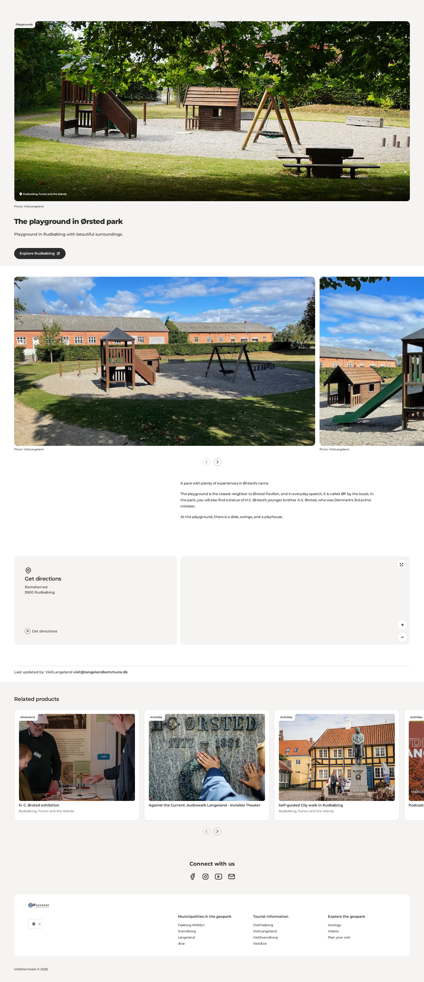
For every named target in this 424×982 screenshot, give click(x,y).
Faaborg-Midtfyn (191, 925)
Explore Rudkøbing (37, 253)
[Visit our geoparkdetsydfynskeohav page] (192, 876)
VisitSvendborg (265, 937)
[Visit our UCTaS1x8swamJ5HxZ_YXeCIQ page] (218, 876)
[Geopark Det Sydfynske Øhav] (38, 905)
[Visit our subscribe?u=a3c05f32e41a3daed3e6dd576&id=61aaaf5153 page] (231, 876)
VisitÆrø (260, 944)
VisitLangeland (265, 931)
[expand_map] (401, 565)
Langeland (186, 937)
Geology (334, 925)
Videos (333, 931)
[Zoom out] (402, 637)
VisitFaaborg (263, 925)
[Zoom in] (402, 624)
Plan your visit (339, 937)
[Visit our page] (205, 876)
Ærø (181, 944)
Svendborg (187, 931)
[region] (295, 600)
